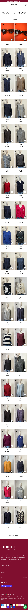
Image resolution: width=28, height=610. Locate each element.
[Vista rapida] (12, 39)
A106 (7, 221)
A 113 (7, 170)
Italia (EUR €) (11, 594)
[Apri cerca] (22, 4)
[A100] (7, 261)
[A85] (7, 311)
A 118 (7, 119)
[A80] (7, 337)
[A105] (21, 210)
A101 (21, 246)
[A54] (21, 515)
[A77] (7, 388)
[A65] (7, 464)
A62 (21, 475)
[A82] (21, 311)
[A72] (7, 413)
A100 (7, 271)
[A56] (21, 489)
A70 (7, 449)
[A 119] (21, 83)
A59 (7, 500)
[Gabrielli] (7, 32)
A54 (21, 526)
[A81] (21, 337)
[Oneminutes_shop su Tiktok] (7, 583)
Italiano (2, 594)
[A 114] (21, 133)
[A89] (21, 286)
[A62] (21, 464)
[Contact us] (25, 607)
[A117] (21, 108)
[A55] (7, 515)
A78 (21, 373)
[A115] (7, 133)
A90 (7, 297)
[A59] (7, 489)
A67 (21, 449)
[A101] (21, 235)
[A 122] (7, 83)
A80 (7, 348)
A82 (21, 322)
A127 (7, 68)
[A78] (21, 362)
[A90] (7, 286)
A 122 (7, 94)
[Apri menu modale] (2, 4)
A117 (21, 119)
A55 (7, 526)
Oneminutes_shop (13, 596)
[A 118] (7, 108)
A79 (7, 373)
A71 (20, 424)
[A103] (7, 235)
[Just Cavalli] (21, 32)
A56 (21, 500)
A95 (21, 271)
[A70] (7, 438)
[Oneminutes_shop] (14, 4)
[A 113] (7, 159)
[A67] (21, 438)
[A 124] (21, 57)
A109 (7, 195)
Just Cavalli (20, 43)
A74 (20, 398)
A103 (7, 246)
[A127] (7, 57)
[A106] (7, 210)
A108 (20, 195)
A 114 (20, 144)
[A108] (21, 184)
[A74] (21, 388)
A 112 (20, 170)
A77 (7, 398)
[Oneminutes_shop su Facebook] (2, 583)
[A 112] (21, 159)
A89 (21, 297)
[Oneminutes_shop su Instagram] (4, 583)
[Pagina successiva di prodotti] (18, 532)
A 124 (20, 68)
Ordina (15, 19)
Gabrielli (7, 43)
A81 (20, 348)
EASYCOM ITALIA (16, 601)
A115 (7, 144)
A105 (20, 221)
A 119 (20, 94)
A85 (7, 322)
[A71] (21, 413)
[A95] (21, 261)
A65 (7, 475)
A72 (7, 424)
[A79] (7, 362)
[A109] (7, 184)
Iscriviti (25, 577)
